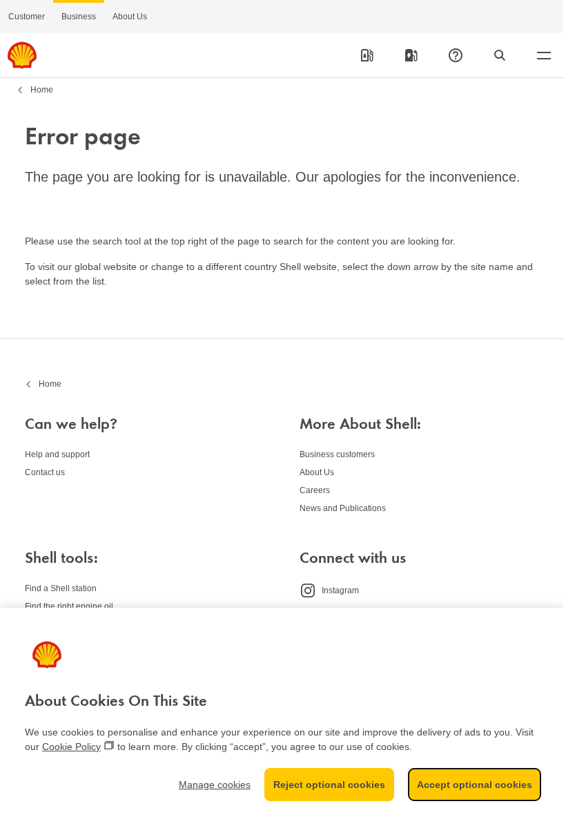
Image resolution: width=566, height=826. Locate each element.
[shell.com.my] (22, 55)
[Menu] (543, 55)
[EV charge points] (411, 55)
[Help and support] (455, 55)
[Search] (499, 55)
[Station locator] (367, 55)
